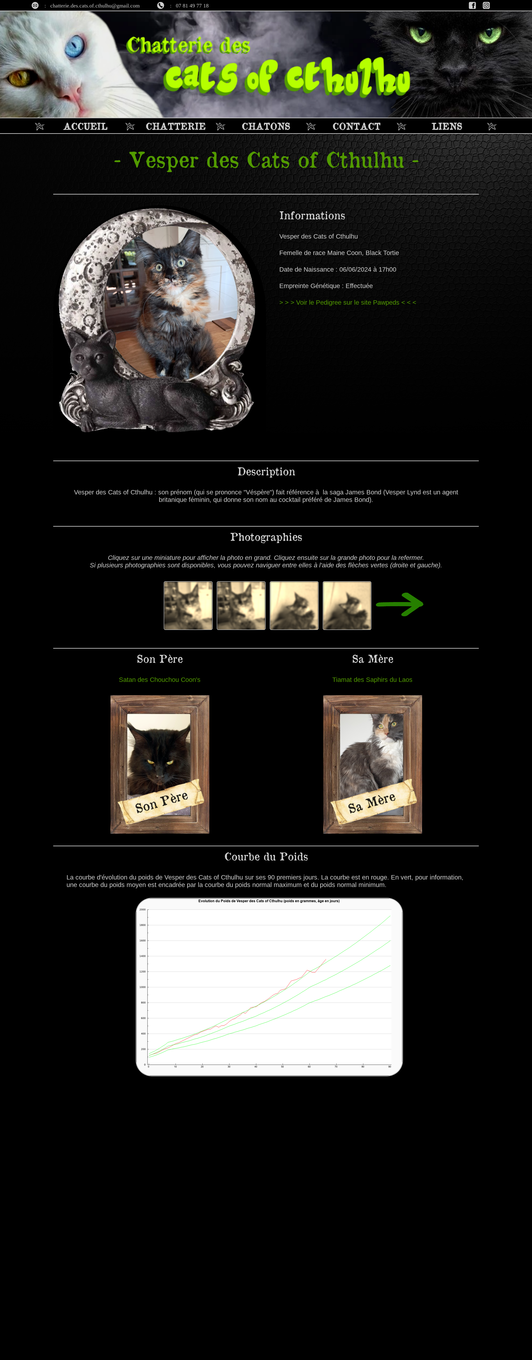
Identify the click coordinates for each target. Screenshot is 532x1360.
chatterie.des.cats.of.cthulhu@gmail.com (95, 6)
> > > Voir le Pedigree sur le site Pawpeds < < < (347, 302)
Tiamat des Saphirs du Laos (372, 679)
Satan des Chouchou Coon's (160, 679)
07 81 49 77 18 (192, 6)
